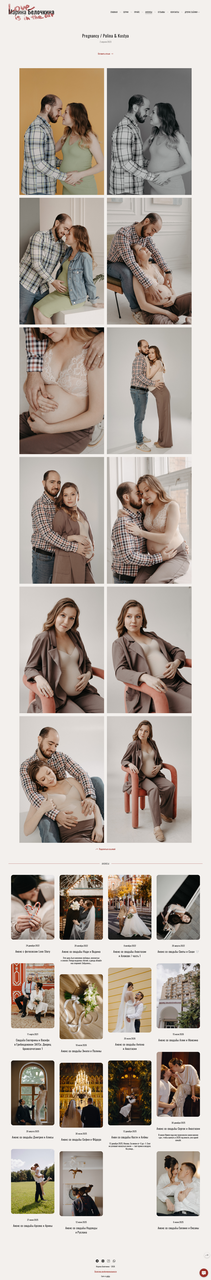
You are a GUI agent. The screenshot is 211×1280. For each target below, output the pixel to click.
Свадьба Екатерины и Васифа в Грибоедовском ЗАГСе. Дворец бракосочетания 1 (32, 1044)
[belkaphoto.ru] (31, 12)
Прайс (137, 11)
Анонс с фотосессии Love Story (32, 951)
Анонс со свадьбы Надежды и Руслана (81, 1230)
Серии (125, 11)
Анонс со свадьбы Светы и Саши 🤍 (178, 951)
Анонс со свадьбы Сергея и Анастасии (178, 1128)
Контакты (175, 11)
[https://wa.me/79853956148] (114, 1261)
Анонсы (148, 11)
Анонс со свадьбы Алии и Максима (178, 1040)
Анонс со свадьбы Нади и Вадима (81, 951)
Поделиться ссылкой (107, 849)
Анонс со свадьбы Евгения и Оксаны (178, 1228)
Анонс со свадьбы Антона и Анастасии (129, 1046)
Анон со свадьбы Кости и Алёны (129, 1137)
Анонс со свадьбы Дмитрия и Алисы (32, 1137)
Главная (114, 11)
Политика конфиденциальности (105, 1271)
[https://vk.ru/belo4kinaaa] (103, 1261)
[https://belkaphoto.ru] (108, 1261)
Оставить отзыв (104, 53)
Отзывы (161, 11)
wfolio (108, 1276)
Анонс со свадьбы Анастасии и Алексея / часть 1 (129, 953)
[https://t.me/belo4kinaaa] (97, 1261)
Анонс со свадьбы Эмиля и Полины (81, 1051)
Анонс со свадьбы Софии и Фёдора (81, 1139)
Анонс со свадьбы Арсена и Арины (32, 1225)
